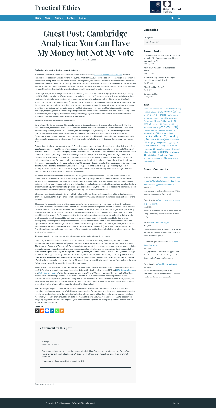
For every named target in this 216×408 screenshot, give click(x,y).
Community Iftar (151, 94)
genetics (163, 130)
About (48, 17)
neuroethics (157, 139)
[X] (37, 311)
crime (159, 124)
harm (171, 130)
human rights (152, 133)
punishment (150, 149)
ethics (169, 127)
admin (80, 60)
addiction (157, 109)
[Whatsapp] (57, 311)
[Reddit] (42, 311)
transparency (173, 158)
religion (168, 149)
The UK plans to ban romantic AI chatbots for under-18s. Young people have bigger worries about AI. (162, 58)
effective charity (168, 124)
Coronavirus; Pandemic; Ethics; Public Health (160, 119)
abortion (148, 109)
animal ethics (173, 108)
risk (171, 152)
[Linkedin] (52, 311)
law (173, 133)
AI (163, 109)
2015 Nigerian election (48, 273)
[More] (62, 311)
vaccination (149, 161)
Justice (165, 133)
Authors (59, 17)
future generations (151, 130)
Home (38, 17)
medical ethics (155, 136)
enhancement (152, 127)
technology (160, 158)
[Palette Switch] (173, 18)
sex (149, 155)
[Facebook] (47, 311)
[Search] (179, 18)
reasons (160, 149)
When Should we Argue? (154, 87)
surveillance (148, 158)
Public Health (171, 146)
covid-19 (149, 123)
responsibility (160, 151)
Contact (71, 17)
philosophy (152, 142)
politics (165, 142)
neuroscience (172, 139)
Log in (176, 403)
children (152, 114)
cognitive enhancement (155, 118)
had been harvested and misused (108, 74)
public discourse (154, 145)
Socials (82, 17)
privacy (174, 143)
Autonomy (168, 111)
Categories (148, 37)
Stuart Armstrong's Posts (164, 155)
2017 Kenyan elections (125, 270)
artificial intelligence (152, 112)
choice (165, 114)
